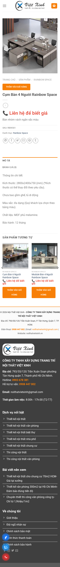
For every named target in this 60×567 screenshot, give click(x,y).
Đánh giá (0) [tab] (9, 167)
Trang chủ (8, 79)
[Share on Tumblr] (35, 140)
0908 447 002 (18, 329)
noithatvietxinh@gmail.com (45, 329)
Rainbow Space (43, 79)
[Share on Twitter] (17, 140)
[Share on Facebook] (11, 140)
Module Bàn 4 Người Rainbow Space (42, 276)
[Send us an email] (16, 550)
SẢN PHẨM (24, 79)
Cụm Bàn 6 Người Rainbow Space (11, 276)
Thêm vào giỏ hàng (16, 87)
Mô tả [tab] (6, 160)
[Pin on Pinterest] (29, 140)
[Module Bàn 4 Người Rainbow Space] (45, 256)
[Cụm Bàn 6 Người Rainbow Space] (15, 256)
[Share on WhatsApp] (5, 140)
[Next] (57, 274)
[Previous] (2, 274)
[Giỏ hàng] (54, 6)
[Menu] (4, 6)
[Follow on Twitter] (12, 550)
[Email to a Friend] (23, 140)
